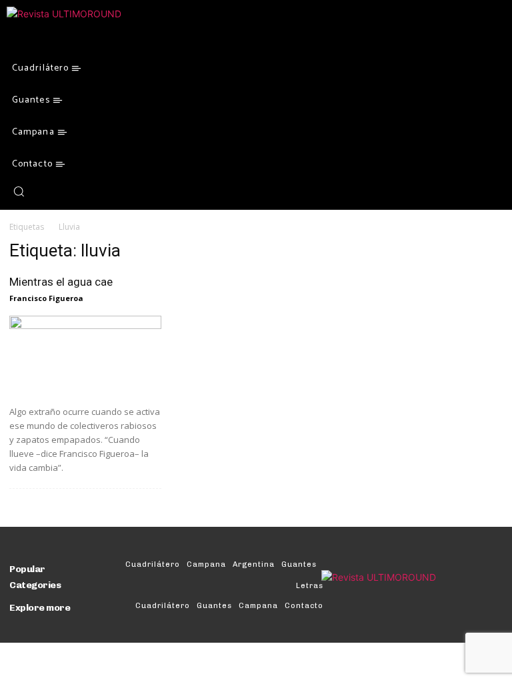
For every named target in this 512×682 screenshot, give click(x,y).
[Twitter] (59, 192)
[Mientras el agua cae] (85, 356)
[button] (19, 191)
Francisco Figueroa (46, 298)
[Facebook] (43, 192)
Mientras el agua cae (61, 281)
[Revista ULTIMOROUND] (97, 30)
